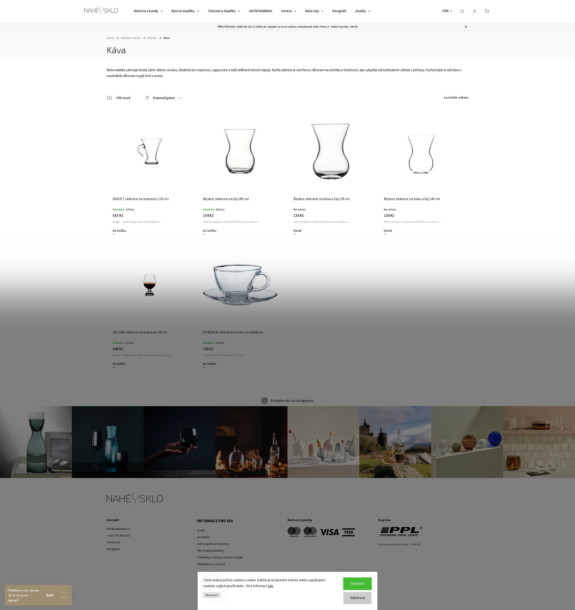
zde (270, 586)
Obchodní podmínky (210, 550)
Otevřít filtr (118, 97)
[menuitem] (148, 11)
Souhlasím (357, 583)
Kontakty (203, 537)
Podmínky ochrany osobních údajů (220, 557)
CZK (445, 11)
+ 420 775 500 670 (118, 535)
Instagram (113, 549)
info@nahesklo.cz (118, 529)
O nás (201, 530)
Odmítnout (357, 598)
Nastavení (211, 595)
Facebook (113, 542)
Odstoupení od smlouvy (213, 544)
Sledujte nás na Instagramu (292, 400)
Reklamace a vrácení (211, 564)
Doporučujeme (164, 98)
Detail (298, 231)
